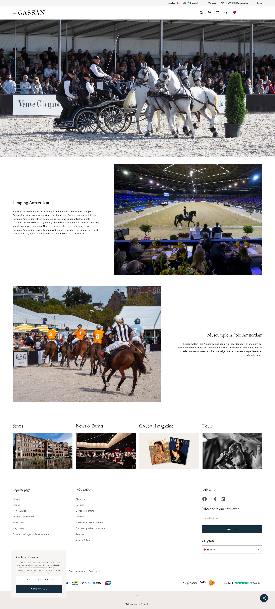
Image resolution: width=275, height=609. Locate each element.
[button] (235, 12)
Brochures (18, 522)
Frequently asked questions (90, 528)
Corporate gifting (85, 510)
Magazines (18, 528)
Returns (80, 534)
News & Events (21, 510)
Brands (16, 504)
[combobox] (235, 12)
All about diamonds (23, 516)
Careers (80, 504)
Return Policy (83, 540)
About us (81, 499)
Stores (16, 499)
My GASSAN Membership (89, 522)
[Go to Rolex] (251, 13)
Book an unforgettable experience (31, 534)
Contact (80, 516)
